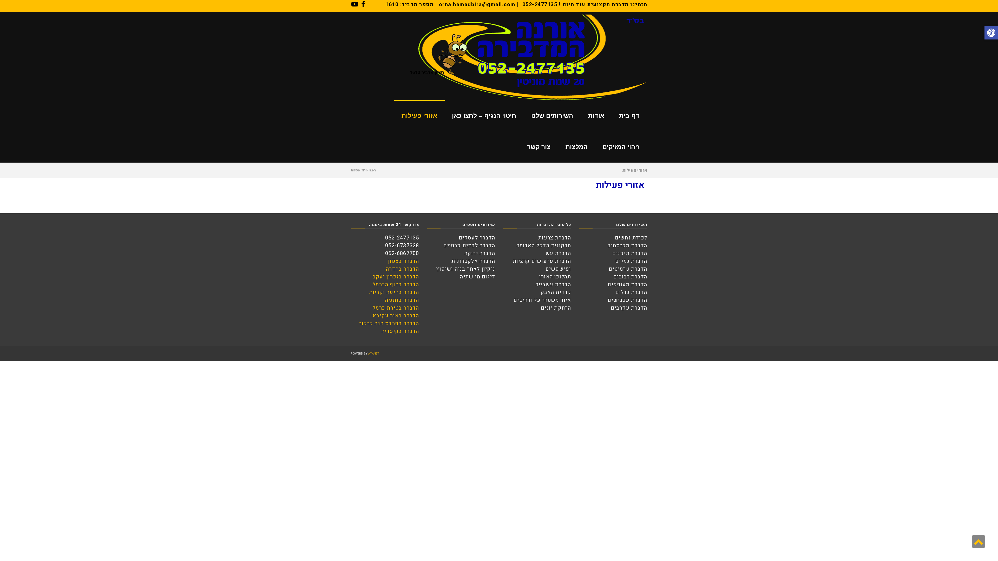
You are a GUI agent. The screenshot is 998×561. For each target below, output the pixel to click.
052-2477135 (539, 4)
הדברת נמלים (631, 261)
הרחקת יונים (556, 308)
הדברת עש (558, 253)
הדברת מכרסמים (627, 245)
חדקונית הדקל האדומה (543, 245)
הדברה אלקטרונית (473, 261)
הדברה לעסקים (477, 238)
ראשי (372, 170)
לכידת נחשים (631, 238)
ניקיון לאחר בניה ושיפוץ (465, 269)
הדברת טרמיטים (628, 269)
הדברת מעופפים (627, 284)
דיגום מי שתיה (477, 276)
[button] (991, 32)
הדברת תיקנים (629, 253)
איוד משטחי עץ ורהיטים (542, 300)
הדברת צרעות (554, 238)
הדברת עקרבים (629, 308)
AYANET (373, 353)
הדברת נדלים (631, 292)
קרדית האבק (556, 292)
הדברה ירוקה (479, 253)
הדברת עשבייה (553, 284)
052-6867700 (402, 253)
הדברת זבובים (630, 276)
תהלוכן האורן (555, 276)
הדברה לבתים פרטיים (469, 245)
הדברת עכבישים (627, 300)
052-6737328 (402, 245)
